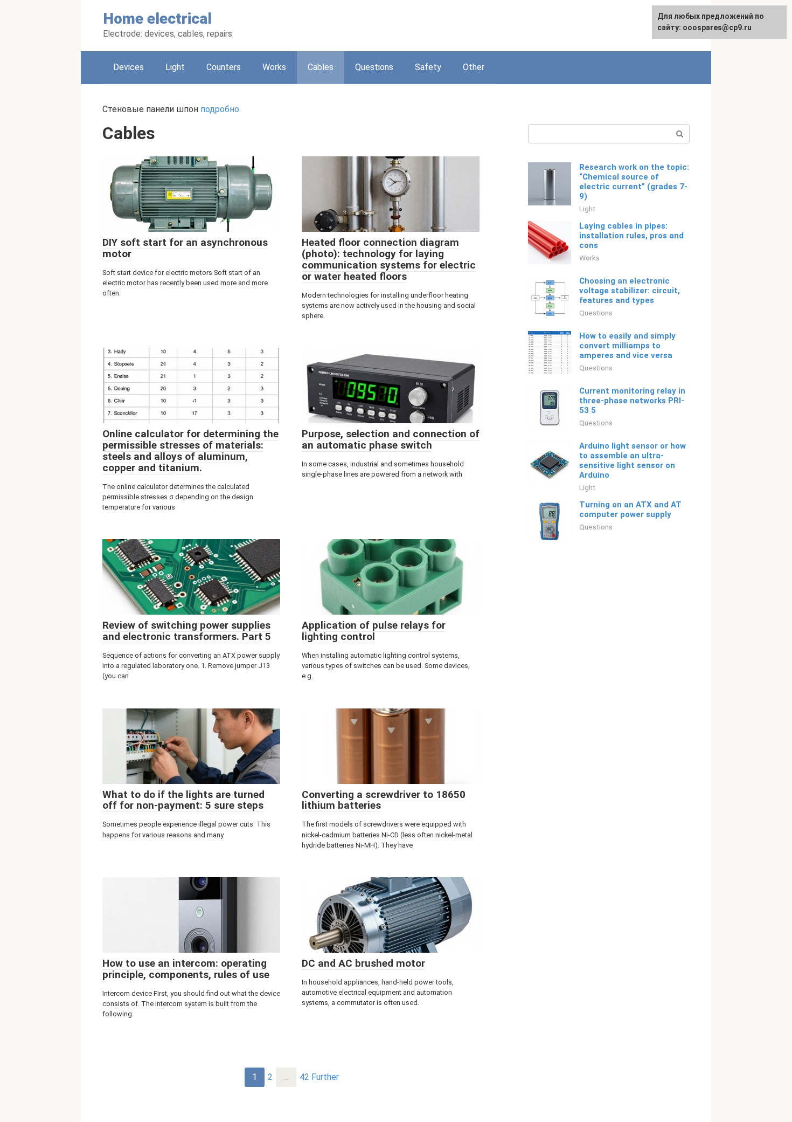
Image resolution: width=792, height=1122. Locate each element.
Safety (428, 67)
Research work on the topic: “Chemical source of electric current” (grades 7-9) (634, 181)
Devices (128, 67)
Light (175, 67)
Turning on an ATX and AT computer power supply (630, 509)
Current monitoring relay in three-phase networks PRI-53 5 (632, 400)
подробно (219, 109)
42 (304, 1077)
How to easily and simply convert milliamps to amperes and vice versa (627, 345)
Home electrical (157, 18)
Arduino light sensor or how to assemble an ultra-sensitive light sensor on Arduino (632, 460)
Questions (374, 67)
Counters (223, 67)
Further (325, 1077)
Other (473, 67)
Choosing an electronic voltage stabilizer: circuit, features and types (629, 290)
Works (274, 67)
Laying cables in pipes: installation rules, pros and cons (631, 235)
